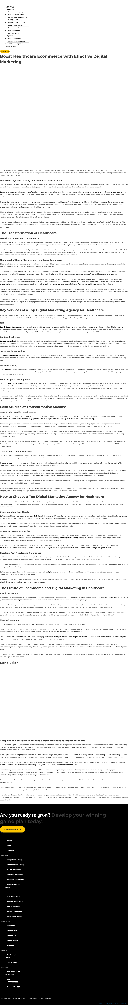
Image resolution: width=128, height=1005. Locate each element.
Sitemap (47, 999)
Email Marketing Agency (17, 17)
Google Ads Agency (15, 12)
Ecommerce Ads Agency (17, 28)
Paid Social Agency (15, 20)
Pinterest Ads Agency (16, 22)
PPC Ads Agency (14, 38)
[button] (38, 4)
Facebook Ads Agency (16, 14)
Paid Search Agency (15, 25)
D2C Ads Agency (14, 31)
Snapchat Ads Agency (16, 41)
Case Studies (11, 46)
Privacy (41, 999)
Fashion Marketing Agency (14, 34)
